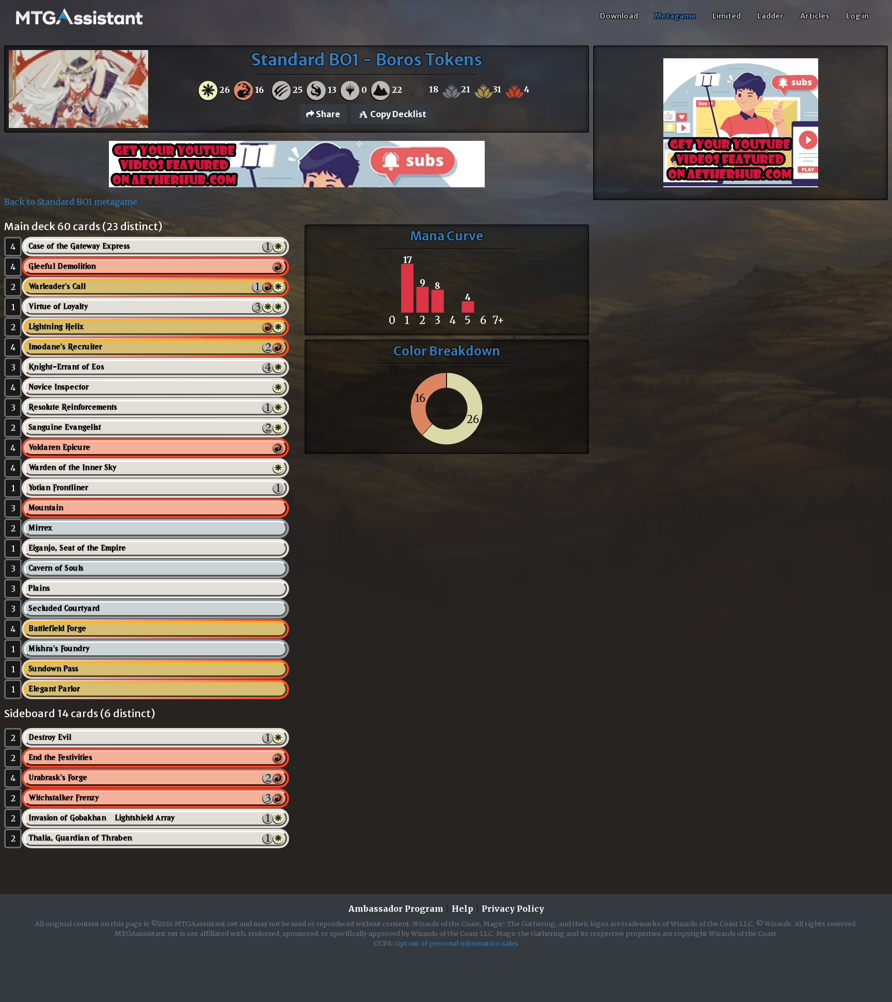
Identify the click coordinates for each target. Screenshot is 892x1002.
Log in (857, 16)
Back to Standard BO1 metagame (70, 202)
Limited (726, 16)
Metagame (675, 16)
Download (619, 16)
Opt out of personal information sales (456, 943)
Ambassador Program (395, 908)
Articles (815, 16)
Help (462, 908)
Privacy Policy (513, 908)
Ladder (770, 16)
